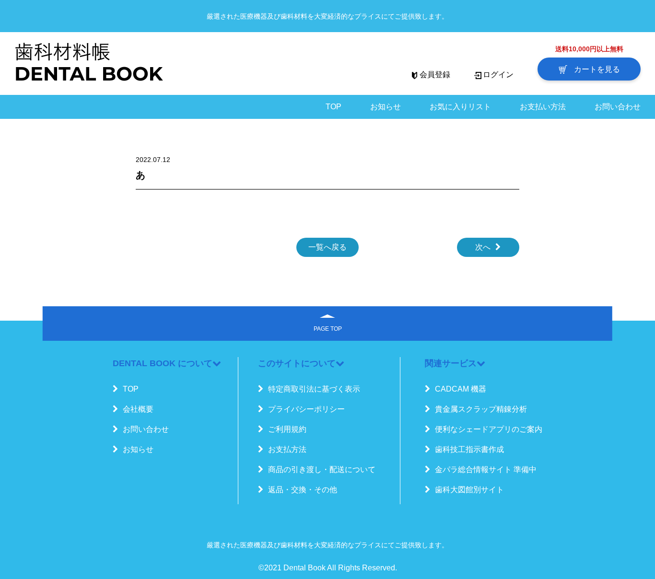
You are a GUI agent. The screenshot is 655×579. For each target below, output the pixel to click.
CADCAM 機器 (460, 389)
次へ (483, 247)
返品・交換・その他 (302, 490)
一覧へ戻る (327, 247)
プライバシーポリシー (306, 409)
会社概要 (138, 409)
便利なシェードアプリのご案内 (488, 429)
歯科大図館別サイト (469, 490)
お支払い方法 (543, 107)
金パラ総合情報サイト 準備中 (486, 469)
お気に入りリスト (460, 107)
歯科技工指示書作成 (469, 449)
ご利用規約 (287, 429)
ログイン (498, 74)
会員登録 (435, 74)
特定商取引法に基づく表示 (314, 389)
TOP (333, 107)
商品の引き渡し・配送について (321, 469)
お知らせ (385, 107)
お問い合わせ (618, 107)
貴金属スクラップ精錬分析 (481, 409)
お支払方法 (287, 449)
